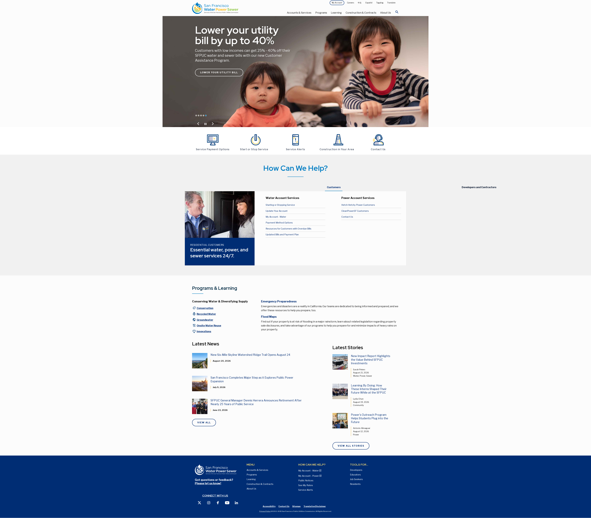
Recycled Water (206, 314)
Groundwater (205, 319)
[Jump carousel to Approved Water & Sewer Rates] (198, 115)
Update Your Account (276, 211)
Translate (391, 3)
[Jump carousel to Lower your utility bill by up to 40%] (206, 115)
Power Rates (210, 77)
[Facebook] (218, 502)
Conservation (205, 308)
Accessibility (269, 506)
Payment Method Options (279, 222)
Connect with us (215, 495)
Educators (355, 474)
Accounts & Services (299, 12)
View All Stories (351, 445)
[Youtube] (227, 502)
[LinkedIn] (236, 502)
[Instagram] (208, 502)
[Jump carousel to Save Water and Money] (201, 115)
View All (204, 422)
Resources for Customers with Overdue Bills (288, 228)
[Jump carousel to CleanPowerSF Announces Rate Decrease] (196, 115)
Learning (336, 12)
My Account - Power (308, 476)
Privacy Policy (264, 511)
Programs (321, 12)
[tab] (334, 187)
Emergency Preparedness (279, 301)
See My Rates (305, 485)
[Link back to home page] (226, 8)
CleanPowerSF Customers (355, 211)
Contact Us (347, 216)
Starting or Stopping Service (280, 205)
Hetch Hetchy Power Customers (358, 205)
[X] (199, 502)
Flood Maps (269, 316)
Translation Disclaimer (315, 506)
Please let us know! (208, 483)
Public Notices (305, 480)
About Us (385, 12)
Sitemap (296, 506)
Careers (350, 3)
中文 (360, 3)
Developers (356, 470)
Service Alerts (305, 490)
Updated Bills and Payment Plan (282, 234)
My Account (337, 3)
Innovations (204, 331)
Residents (355, 484)
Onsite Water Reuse (209, 325)
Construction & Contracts (361, 12)
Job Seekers (356, 479)
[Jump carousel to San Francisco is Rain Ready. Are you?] (203, 115)
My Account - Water (276, 216)
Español (369, 3)
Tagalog (379, 3)
